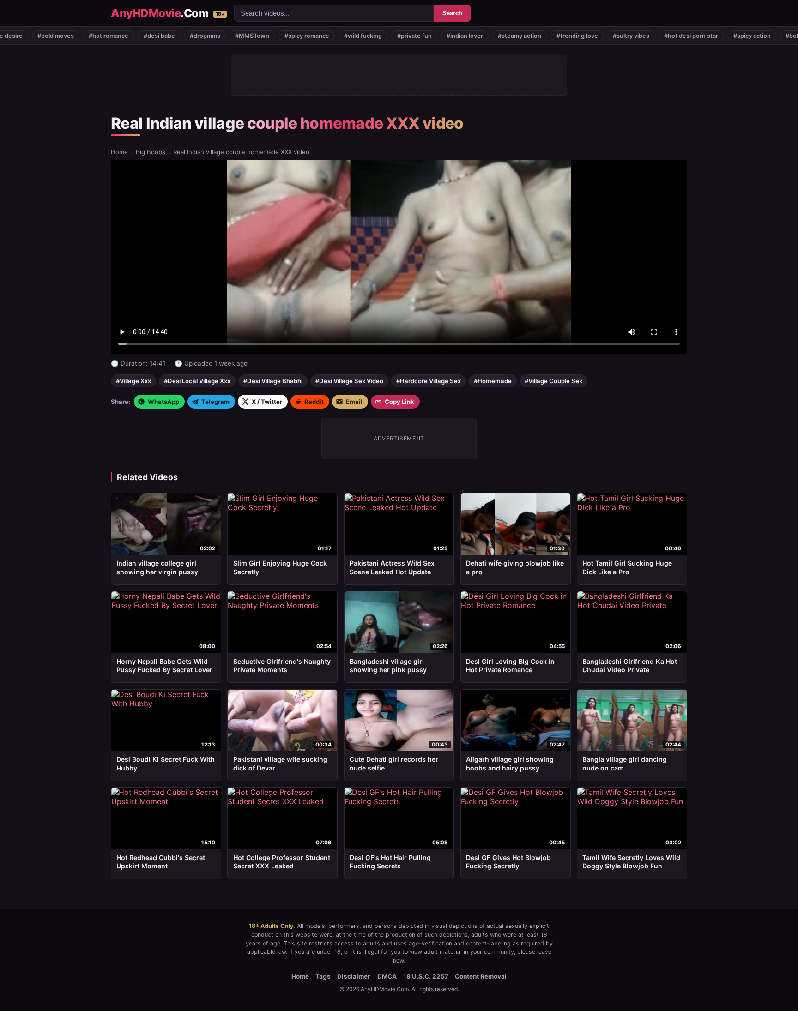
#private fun (371, 35)
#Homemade (493, 381)
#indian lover (422, 35)
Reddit (314, 401)
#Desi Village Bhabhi (272, 381)
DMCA (387, 976)
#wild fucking (320, 35)
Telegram (215, 401)
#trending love (534, 35)
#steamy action (477, 35)
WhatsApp (163, 401)
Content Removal (481, 976)
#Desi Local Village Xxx (197, 381)
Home (119, 152)
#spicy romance (264, 35)
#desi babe (116, 35)
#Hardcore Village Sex (428, 381)
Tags (323, 976)
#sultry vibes (588, 35)
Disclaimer (353, 976)
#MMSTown (210, 35)
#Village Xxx (133, 381)
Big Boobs (150, 152)
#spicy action (709, 35)
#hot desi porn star (649, 35)
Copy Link (399, 401)
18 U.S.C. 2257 (425, 976)
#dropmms (162, 35)
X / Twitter (267, 401)
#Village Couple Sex (553, 381)
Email (354, 401)
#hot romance (66, 35)
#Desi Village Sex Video (349, 381)
